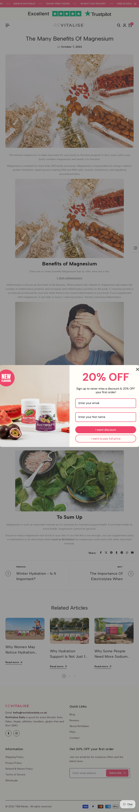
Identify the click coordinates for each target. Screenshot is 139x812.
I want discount (106, 430)
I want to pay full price (106, 438)
